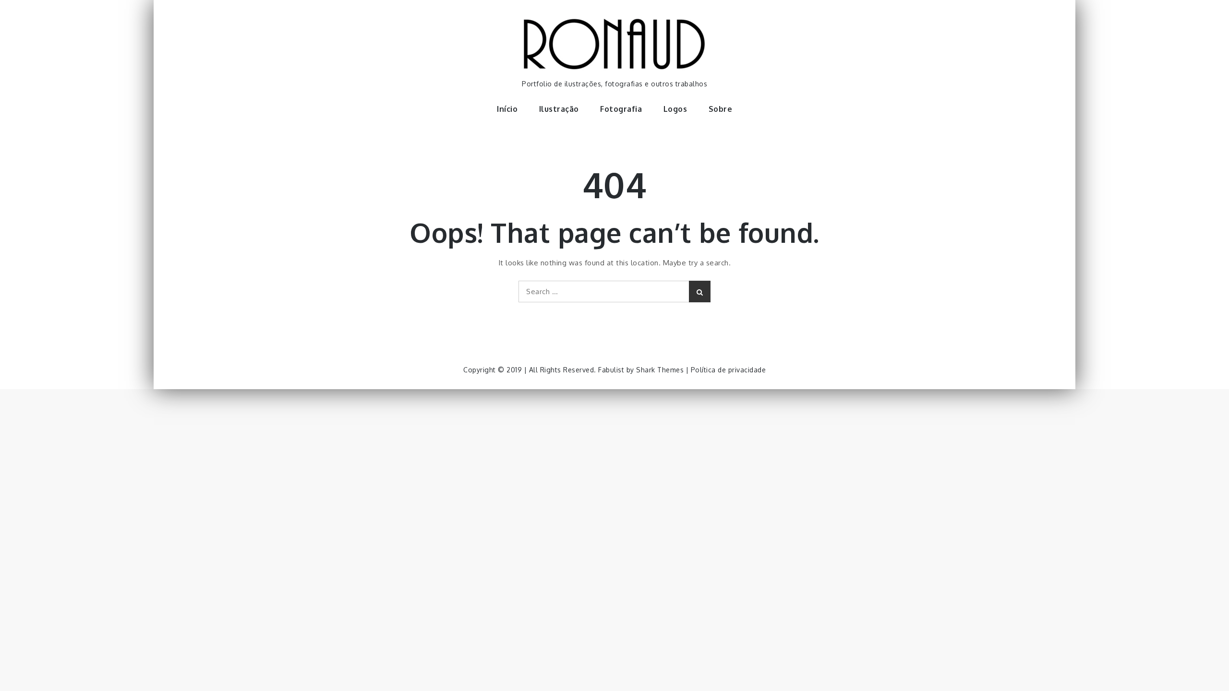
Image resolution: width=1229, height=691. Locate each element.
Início (507, 109)
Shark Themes (661, 370)
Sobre (721, 109)
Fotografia (621, 109)
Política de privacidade (728, 370)
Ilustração (559, 109)
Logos (675, 109)
